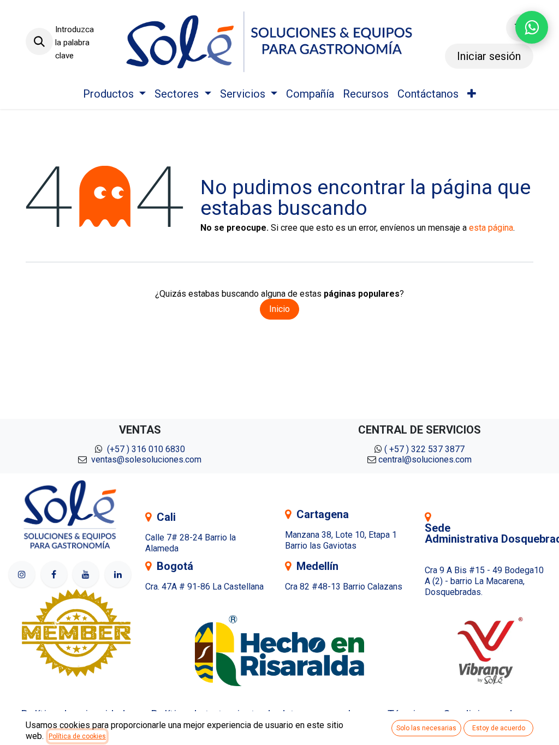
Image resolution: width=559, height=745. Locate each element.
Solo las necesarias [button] (426, 728)
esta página (491, 228)
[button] (39, 41)
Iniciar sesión (489, 56)
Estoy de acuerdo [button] (498, 728)
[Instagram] (22, 574)
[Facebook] (54, 574)
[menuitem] (114, 94)
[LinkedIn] (118, 574)
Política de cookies (77, 736)
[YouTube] (86, 574)
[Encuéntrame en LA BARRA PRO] (76, 632)
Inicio (279, 309)
